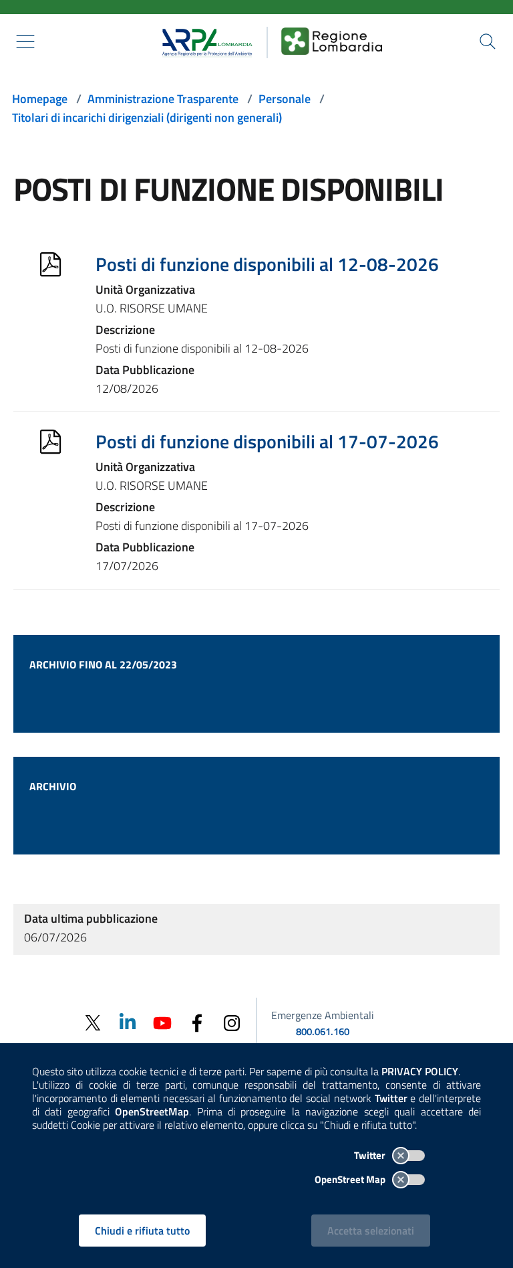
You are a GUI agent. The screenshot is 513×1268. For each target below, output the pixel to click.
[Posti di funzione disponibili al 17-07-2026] (50, 442)
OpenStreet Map (351, 1179)
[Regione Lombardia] (332, 40)
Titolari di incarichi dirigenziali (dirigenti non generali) (147, 117)
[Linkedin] (127, 1021)
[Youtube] (162, 1021)
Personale (285, 99)
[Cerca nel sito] (487, 41)
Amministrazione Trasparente (163, 99)
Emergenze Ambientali (322, 1015)
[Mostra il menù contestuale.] (25, 41)
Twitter (370, 1155)
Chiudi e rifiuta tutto (142, 1230)
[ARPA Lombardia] (202, 40)
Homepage (39, 99)
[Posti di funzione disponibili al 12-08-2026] (50, 264)
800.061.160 (322, 1031)
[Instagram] (231, 1022)
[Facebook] (197, 1022)
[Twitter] (93, 1022)
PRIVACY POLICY (419, 1071)
